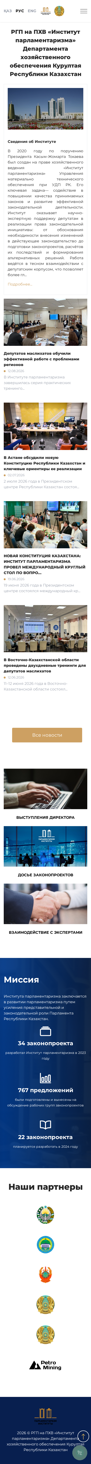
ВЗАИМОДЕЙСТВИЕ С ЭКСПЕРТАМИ (45, 932)
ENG (32, 11)
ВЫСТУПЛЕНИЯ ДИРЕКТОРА (45, 817)
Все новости (47, 735)
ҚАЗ (8, 11)
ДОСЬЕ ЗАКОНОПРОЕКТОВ (45, 875)
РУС (20, 11)
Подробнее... (20, 284)
